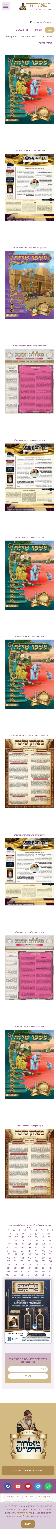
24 (50, 1240)
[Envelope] (18, 1486)
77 (22, 1264)
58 (9, 1254)
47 (36, 1251)
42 (22, 1247)
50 (14, 1251)
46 (43, 1251)
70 (22, 1261)
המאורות (38, 30)
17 (49, 1237)
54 (36, 1254)
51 (8, 1251)
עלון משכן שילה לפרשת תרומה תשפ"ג (29, 150)
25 (43, 1240)
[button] (6, 6)
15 (17, 1233)
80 (50, 1268)
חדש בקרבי (46, 36)
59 (50, 1257)
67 (43, 1261)
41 (29, 1247)
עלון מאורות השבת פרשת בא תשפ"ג (29, 1026)
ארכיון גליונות (45, 43)
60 (43, 1257)
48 (29, 1251)
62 (29, 1257)
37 (9, 1244)
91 (22, 1271)
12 (36, 1233)
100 (7, 1275)
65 (8, 1257)
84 (22, 1268)
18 (43, 1237)
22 (16, 1237)
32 (43, 1244)
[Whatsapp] (48, 1486)
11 (42, 1233)
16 (10, 1233)
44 (8, 1247)
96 (36, 1275)
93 (8, 1271)
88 (43, 1271)
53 (43, 1254)
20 (29, 1237)
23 (9, 1237)
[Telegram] (38, 1486)
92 (15, 1271)
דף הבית (51, 22)
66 (50, 1261)
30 (8, 1240)
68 (36, 1261)
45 (50, 1251)
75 (36, 1264)
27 (29, 1240)
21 (23, 1237)
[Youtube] (28, 1486)
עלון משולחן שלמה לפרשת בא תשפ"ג (29, 835)
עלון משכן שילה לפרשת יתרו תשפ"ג (29, 636)
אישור (28, 1524)
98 (22, 1275)
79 (8, 1264)
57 (16, 1254)
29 (15, 1240)
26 (36, 1240)
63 (22, 1257)
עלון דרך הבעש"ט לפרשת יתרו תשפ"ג (29, 537)
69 (29, 1261)
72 (8, 1261)
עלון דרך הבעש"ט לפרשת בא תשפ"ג (29, 932)
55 (29, 1254)
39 (43, 1247)
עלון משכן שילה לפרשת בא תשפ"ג (29, 1125)
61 (36, 1257)
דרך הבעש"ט (22, 30)
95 (43, 1275)
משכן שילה (11, 36)
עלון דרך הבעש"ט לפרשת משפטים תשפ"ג (29, 247)
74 (43, 1264)
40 (36, 1247)
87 (50, 1271)
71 (15, 1261)
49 (21, 1251)
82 (36, 1268)
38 (50, 1247)
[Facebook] (7, 1486)
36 (16, 1244)
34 (29, 1244)
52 (50, 1254)
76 (29, 1264)
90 (29, 1271)
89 (36, 1271)
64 (15, 1257)
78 (15, 1264)
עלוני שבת (42, 22)
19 (36, 1237)
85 (15, 1268)
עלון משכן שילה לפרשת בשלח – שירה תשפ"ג (29, 735)
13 (30, 1233)
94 (50, 1275)
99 (15, 1275)
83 (29, 1268)
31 (50, 1244)
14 (23, 1233)
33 (36, 1244)
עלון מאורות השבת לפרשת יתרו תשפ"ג (29, 440)
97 (29, 1275)
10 (48, 1233)
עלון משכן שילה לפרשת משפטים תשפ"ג (29, 345)
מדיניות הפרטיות (25, 1513)
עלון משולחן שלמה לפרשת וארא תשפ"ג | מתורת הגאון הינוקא (29, 1226)
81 (43, 1268)
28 (22, 1240)
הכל (50, 30)
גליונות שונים (28, 36)
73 (50, 1264)
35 (23, 1244)
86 (8, 1268)
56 (22, 1254)
